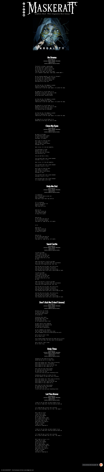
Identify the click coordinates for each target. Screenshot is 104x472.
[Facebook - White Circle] (24, 9)
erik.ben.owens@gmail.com (27, 470)
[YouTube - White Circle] (24, 15)
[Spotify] (24, 6)
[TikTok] (24, 4)
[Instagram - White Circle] (24, 12)
